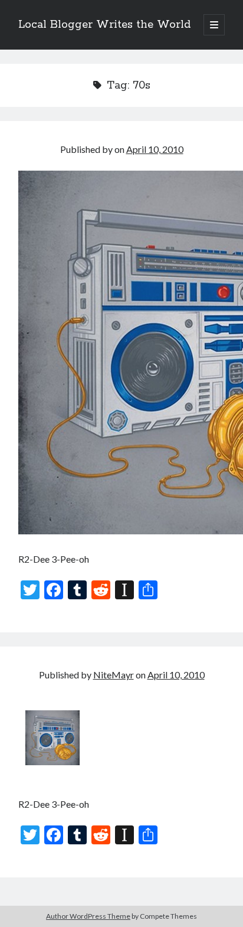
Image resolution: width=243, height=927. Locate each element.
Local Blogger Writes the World (104, 25)
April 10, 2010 (154, 149)
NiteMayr (113, 674)
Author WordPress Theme (88, 916)
